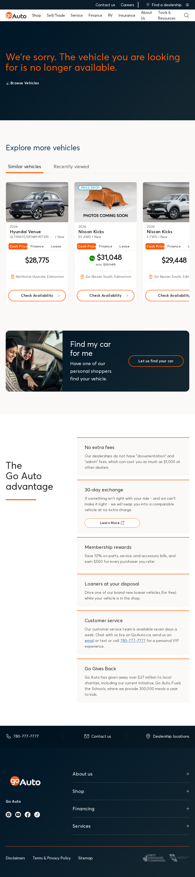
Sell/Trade (56, 15)
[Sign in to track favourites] (61, 188)
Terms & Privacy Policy (52, 858)
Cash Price (19, 246)
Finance (95, 15)
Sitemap (85, 858)
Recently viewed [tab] (71, 166)
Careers (127, 4)
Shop (36, 15)
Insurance (126, 15)
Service (77, 15)
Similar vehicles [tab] (24, 166)
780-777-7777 (133, 640)
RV (110, 15)
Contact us (105, 4)
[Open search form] (186, 15)
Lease (56, 246)
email (89, 640)
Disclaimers (15, 858)
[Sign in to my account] (187, 5)
